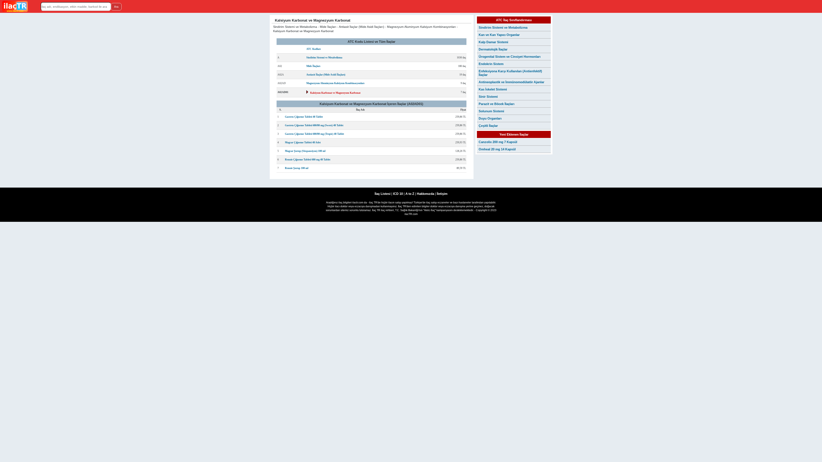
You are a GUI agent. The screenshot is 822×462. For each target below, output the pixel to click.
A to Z (409, 193)
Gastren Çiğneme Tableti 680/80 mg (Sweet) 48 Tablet (314, 125)
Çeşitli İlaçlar (488, 125)
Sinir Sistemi (488, 96)
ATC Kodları (313, 48)
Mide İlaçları (313, 66)
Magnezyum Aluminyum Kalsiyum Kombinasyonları (335, 83)
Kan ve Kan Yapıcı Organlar (499, 35)
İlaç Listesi (382, 193)
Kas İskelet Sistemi (493, 89)
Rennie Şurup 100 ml (296, 168)
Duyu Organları (490, 118)
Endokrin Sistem (491, 64)
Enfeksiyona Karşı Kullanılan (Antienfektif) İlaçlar (510, 73)
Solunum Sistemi (491, 111)
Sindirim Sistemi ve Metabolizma (324, 57)
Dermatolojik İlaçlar (493, 49)
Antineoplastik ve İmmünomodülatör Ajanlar (511, 82)
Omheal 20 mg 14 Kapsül (497, 149)
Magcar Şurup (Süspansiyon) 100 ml (305, 151)
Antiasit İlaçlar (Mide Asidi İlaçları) (325, 74)
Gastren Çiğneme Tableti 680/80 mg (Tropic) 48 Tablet (314, 133)
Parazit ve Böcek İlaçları (496, 104)
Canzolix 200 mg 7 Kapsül (498, 142)
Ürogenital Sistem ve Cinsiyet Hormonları (510, 56)
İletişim (442, 193)
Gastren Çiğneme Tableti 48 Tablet (304, 116)
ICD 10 (398, 193)
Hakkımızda (425, 193)
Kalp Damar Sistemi (493, 42)
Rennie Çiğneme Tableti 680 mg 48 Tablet (307, 159)
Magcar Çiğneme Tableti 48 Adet (303, 142)
